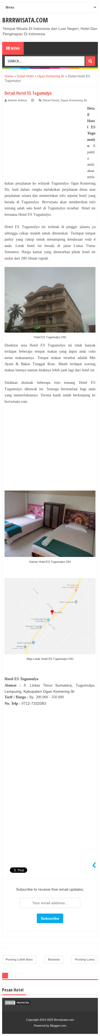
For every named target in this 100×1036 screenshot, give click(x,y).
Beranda (54, 959)
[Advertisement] (45, 138)
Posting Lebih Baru (19, 959)
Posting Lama (84, 959)
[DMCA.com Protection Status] (17, 1004)
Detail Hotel (51, 100)
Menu (15, 48)
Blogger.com (58, 1025)
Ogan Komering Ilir (74, 100)
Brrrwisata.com (25, 19)
